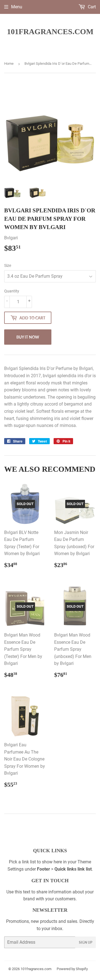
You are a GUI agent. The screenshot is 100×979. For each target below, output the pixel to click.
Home (9, 63)
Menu (16, 6)
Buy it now (27, 337)
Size (7, 265)
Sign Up (85, 942)
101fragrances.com (50, 31)
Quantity (11, 291)
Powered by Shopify (72, 969)
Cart (91, 6)
